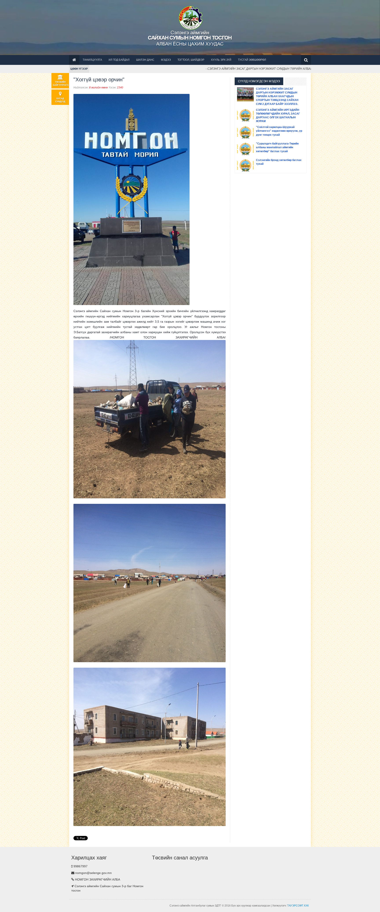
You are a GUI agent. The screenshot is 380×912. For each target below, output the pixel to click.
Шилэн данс (145, 59)
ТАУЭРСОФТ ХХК (298, 905)
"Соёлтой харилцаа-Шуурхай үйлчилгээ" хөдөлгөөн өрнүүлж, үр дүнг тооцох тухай (279, 131)
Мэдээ (166, 59)
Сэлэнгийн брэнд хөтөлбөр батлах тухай (278, 162)
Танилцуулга (92, 59)
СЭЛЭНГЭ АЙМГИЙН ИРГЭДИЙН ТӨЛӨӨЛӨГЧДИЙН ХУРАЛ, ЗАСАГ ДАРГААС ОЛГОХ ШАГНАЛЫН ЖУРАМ (278, 115)
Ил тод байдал (119, 59)
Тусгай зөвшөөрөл (252, 59)
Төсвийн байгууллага (61, 83)
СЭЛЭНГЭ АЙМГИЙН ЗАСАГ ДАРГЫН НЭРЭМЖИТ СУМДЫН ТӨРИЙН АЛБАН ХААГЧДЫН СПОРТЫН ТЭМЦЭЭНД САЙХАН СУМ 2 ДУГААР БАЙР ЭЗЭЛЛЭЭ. (277, 96)
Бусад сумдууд (60, 100)
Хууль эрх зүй (221, 59)
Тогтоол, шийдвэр (190, 59)
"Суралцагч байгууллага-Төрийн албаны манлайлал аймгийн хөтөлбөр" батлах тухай (277, 147)
